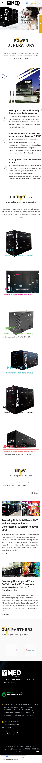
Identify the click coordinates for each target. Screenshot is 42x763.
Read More (5, 554)
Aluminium (13, 407)
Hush (8, 250)
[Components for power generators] (11, 650)
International (32, 3)
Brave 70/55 (14, 446)
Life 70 (9, 328)
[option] (11, 650)
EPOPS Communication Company (37, 751)
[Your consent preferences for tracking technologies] (11, 759)
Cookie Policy (17, 679)
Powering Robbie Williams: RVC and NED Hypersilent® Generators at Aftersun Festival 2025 (20, 525)
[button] (39, 3)
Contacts (5, 679)
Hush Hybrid (15, 368)
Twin (7, 289)
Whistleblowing (8, 682)
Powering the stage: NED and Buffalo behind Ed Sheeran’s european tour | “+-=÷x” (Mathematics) (18, 586)
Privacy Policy (31, 679)
